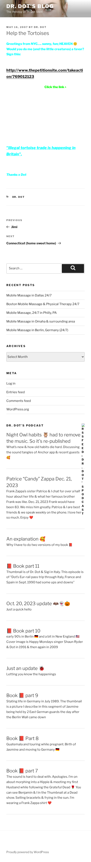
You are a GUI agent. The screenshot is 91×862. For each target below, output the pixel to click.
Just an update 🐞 (25, 668)
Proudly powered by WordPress (27, 852)
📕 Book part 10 (23, 631)
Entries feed (15, 392)
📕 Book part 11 (22, 566)
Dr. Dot (40, 27)
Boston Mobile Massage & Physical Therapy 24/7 (42, 304)
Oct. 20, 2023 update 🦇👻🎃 (38, 603)
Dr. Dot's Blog (30, 6)
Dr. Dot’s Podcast (25, 425)
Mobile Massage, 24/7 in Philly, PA (31, 313)
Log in (10, 383)
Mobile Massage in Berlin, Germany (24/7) (37, 330)
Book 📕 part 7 (22, 770)
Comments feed (18, 401)
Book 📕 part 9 (22, 695)
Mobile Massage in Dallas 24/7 (29, 295)
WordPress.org (17, 409)
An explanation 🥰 (25, 539)
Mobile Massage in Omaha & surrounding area (40, 321)
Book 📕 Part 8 (22, 738)
